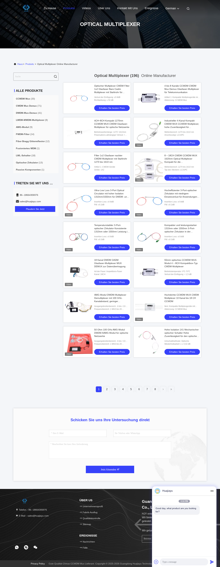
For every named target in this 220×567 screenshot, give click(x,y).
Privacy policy (38, 563)
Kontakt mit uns (127, 8)
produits (29, 64)
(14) (25, 134)
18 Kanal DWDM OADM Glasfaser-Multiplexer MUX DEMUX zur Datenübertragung (109, 263)
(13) (29, 162)
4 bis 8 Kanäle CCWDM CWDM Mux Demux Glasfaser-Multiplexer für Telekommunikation (181, 89)
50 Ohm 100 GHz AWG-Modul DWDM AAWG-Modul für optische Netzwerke (111, 332)
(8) (32, 120)
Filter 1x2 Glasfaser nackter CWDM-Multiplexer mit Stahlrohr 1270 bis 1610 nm (110, 158)
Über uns (104, 8)
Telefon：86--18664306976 (32, 509)
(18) (25, 155)
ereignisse (151, 8)
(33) (25, 98)
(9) (24, 127)
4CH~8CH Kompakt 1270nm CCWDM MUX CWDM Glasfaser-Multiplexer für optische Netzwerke (111, 123)
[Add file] (156, 561)
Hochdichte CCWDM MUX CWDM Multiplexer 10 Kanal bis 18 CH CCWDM (181, 298)
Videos (86, 8)
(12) (33, 141)
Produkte (69, 8)
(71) (29, 105)
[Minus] (212, 491)
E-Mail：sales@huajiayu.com (33, 515)
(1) (28, 148)
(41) (29, 113)
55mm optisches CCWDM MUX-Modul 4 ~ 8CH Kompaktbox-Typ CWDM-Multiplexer (181, 263)
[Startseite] (26, 8)
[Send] (212, 561)
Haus (20, 64)
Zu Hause (50, 8)
